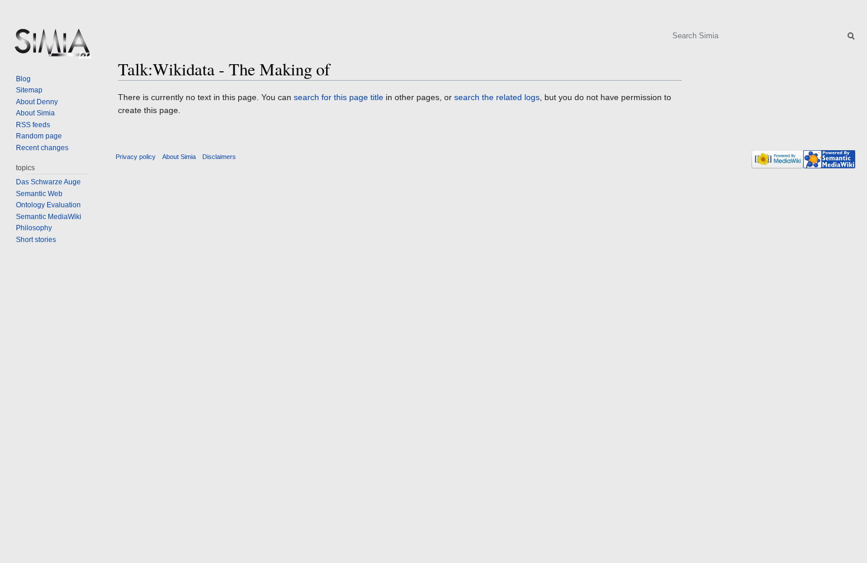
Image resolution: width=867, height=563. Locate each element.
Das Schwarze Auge (48, 182)
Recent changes (42, 148)
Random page (39, 136)
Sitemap (29, 90)
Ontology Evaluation (48, 205)
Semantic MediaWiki (48, 217)
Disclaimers (219, 156)
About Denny (37, 102)
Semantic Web (39, 194)
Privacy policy (136, 156)
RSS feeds (33, 125)
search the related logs (497, 97)
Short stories (36, 240)
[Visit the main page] (52, 47)
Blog (23, 79)
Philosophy (34, 228)
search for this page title (338, 97)
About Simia (35, 113)
